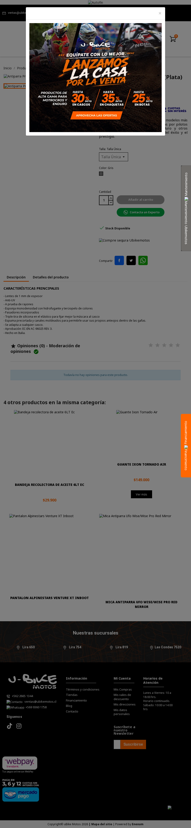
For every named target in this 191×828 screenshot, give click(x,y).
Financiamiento (185, 433)
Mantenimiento (186, 184)
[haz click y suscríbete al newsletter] (95, 77)
